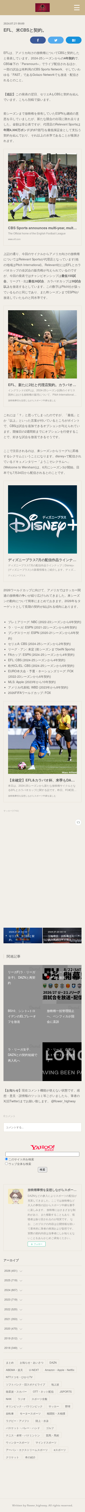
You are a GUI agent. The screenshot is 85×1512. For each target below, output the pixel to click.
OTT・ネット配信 (43, 1391)
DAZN (53, 1362)
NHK (9, 1399)
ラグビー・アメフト (17, 1421)
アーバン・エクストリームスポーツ (27, 1450)
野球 (67, 1406)
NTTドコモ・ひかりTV (19, 1377)
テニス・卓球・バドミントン (23, 1435)
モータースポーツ (30, 1413)
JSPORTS (66, 1391)
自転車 (10, 1413)
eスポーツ (60, 1450)
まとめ (10, 1362)
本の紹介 (30, 1457)
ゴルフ (50, 1428)
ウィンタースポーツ (17, 1442)
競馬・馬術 (52, 1435)
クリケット (12, 1457)
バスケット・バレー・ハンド (23, 1428)
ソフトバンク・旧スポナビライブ (25, 1384)
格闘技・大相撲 (56, 1413)
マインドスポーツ (46, 1442)
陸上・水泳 (42, 1421)
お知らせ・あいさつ (31, 1362)
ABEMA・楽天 (14, 1370)
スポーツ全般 (39, 1399)
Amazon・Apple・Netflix (59, 1370)
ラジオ (22, 1399)
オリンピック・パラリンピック (24, 1406)
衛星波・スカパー (16, 1391)
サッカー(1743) (11, 810)
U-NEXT (34, 1370)
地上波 (55, 1384)
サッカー (54, 1406)
